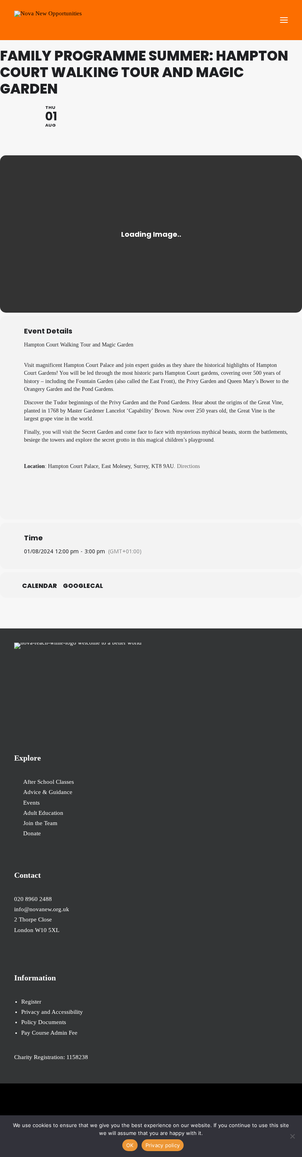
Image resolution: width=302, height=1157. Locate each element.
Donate (32, 833)
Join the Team (40, 823)
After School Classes (48, 782)
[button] (284, 20)
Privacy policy (162, 1145)
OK (130, 1145)
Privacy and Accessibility (52, 1012)
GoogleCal (83, 586)
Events (31, 803)
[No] (292, 1136)
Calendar (39, 586)
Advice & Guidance (47, 792)
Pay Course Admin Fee (49, 1033)
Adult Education (43, 813)
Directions (188, 466)
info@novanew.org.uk (41, 909)
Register (31, 1002)
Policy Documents (43, 1022)
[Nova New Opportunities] (48, 20)
